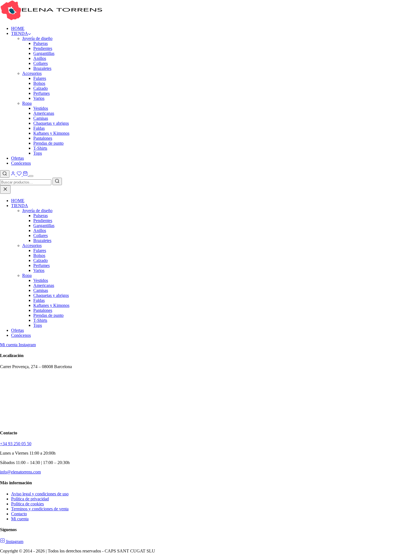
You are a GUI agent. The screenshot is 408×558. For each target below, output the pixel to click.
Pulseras (40, 43)
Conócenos (21, 163)
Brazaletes (42, 68)
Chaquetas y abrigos (51, 123)
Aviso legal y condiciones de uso (40, 493)
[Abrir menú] (31, 176)
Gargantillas (43, 53)
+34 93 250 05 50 (15, 443)
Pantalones (42, 138)
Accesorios (32, 73)
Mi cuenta (9, 344)
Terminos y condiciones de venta (40, 508)
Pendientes (42, 48)
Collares (40, 63)
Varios (38, 98)
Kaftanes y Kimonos (51, 133)
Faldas (39, 128)
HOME (17, 28)
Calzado (40, 88)
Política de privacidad (30, 498)
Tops (37, 153)
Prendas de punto (48, 143)
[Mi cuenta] (14, 174)
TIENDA (19, 33)
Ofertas (17, 158)
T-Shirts (40, 148)
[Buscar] (4, 174)
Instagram (27, 344)
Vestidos (40, 108)
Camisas (40, 118)
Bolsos (39, 83)
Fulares (39, 78)
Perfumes (41, 93)
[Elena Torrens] (51, 19)
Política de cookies (27, 503)
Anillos (39, 58)
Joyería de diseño (37, 38)
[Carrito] (25, 174)
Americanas (43, 113)
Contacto (19, 513)
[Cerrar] (5, 189)
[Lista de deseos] (19, 174)
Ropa (27, 103)
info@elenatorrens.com (20, 472)
